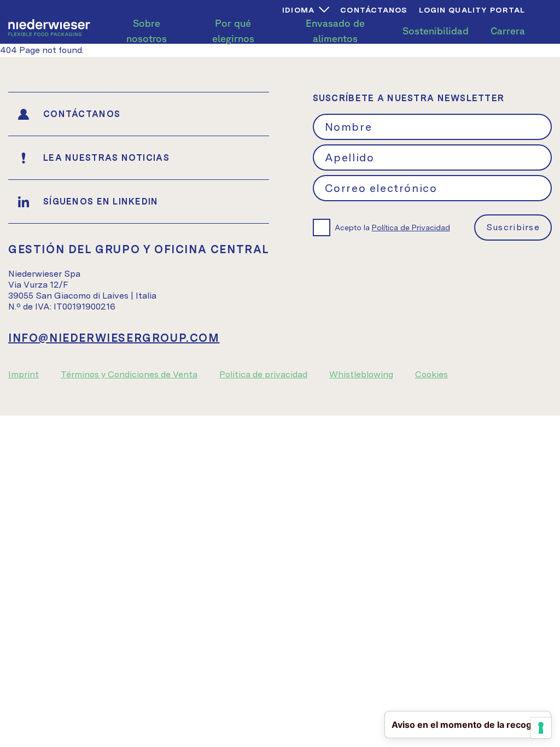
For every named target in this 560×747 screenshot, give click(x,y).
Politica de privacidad (263, 374)
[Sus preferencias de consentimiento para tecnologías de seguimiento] (540, 727)
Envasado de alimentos (335, 30)
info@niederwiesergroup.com (114, 338)
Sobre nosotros (146, 30)
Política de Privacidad (411, 227)
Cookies (431, 374)
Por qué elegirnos (233, 30)
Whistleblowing (361, 374)
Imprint (23, 374)
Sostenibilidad (435, 30)
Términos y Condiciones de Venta (129, 374)
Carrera (508, 30)
